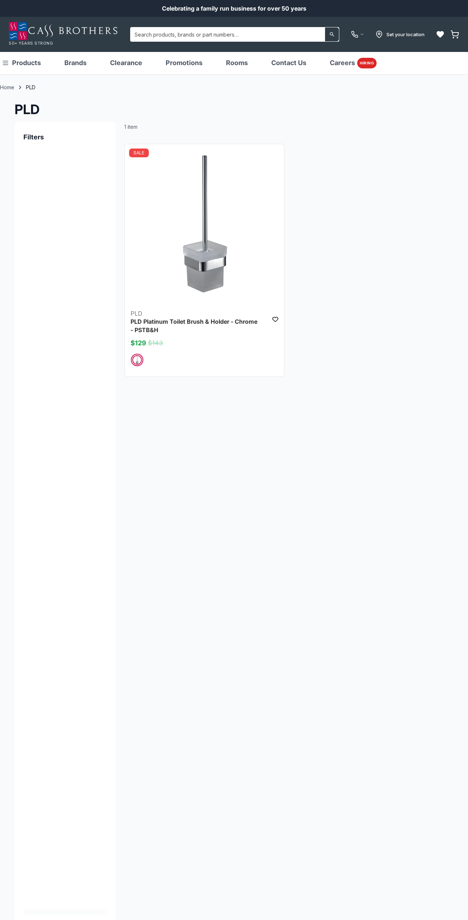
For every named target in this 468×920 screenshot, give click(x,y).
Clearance (126, 63)
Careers (352, 63)
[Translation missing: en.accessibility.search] (332, 34)
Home (7, 87)
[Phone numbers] (357, 34)
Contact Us (288, 63)
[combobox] (234, 34)
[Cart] (454, 34)
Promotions (184, 63)
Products (26, 63)
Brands (75, 63)
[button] (440, 34)
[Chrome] (137, 359)
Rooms (237, 63)
